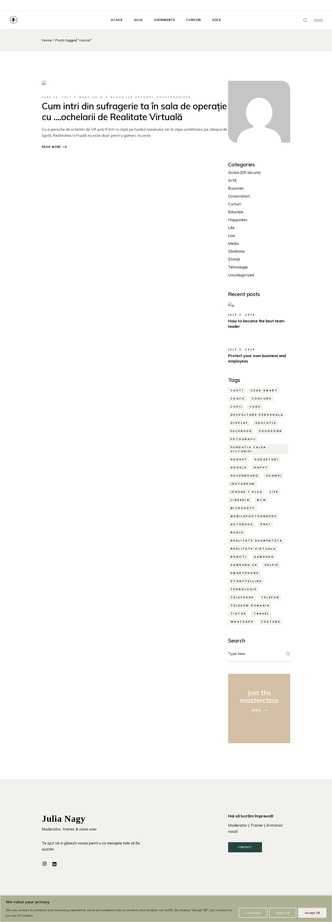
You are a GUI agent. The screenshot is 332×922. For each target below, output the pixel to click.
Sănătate (236, 251)
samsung (264, 556)
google (239, 467)
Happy (261, 467)
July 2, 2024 (241, 314)
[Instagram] (44, 863)
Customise (253, 913)
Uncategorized (174, 97)
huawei (274, 475)
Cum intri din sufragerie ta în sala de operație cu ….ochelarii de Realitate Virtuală (134, 111)
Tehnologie (238, 267)
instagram (243, 483)
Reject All (283, 913)
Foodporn (270, 431)
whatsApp (242, 621)
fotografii (243, 439)
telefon (270, 597)
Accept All (312, 913)
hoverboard (245, 475)
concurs (262, 398)
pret (265, 524)
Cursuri (234, 204)
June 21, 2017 (57, 97)
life (274, 491)
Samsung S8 (244, 565)
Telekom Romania (250, 605)
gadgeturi (267, 459)
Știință (234, 259)
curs (255, 406)
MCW (262, 500)
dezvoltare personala (257, 414)
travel (261, 613)
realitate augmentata (257, 540)
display (239, 422)
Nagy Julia (91, 97)
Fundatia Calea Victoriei (249, 449)
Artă (232, 180)
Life (231, 227)
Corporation (239, 196)
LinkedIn (240, 500)
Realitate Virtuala (253, 548)
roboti (239, 556)
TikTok (238, 613)
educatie (266, 422)
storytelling (246, 581)
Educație (235, 211)
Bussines (236, 188)
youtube (271, 621)
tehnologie (244, 589)
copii (237, 406)
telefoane (242, 597)
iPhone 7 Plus (247, 491)
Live (231, 235)
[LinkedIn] (54, 864)
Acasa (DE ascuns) (132, 97)
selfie (271, 565)
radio (237, 532)
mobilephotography (254, 516)
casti (237, 390)
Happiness (237, 219)
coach (238, 398)
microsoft (243, 508)
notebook (242, 524)
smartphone (245, 573)
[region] (166, 908)
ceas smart (264, 390)
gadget (239, 459)
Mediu (233, 243)
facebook (241, 431)
